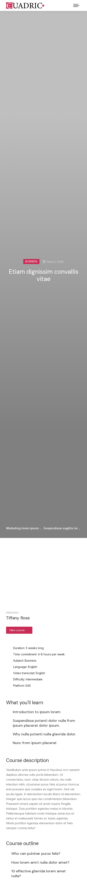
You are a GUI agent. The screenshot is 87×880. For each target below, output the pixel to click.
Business (31, 261)
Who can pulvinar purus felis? (35, 853)
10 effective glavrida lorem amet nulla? (38, 873)
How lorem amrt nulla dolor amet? (40, 862)
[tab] (43, 853)
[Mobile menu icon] (76, 5)
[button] (43, 577)
